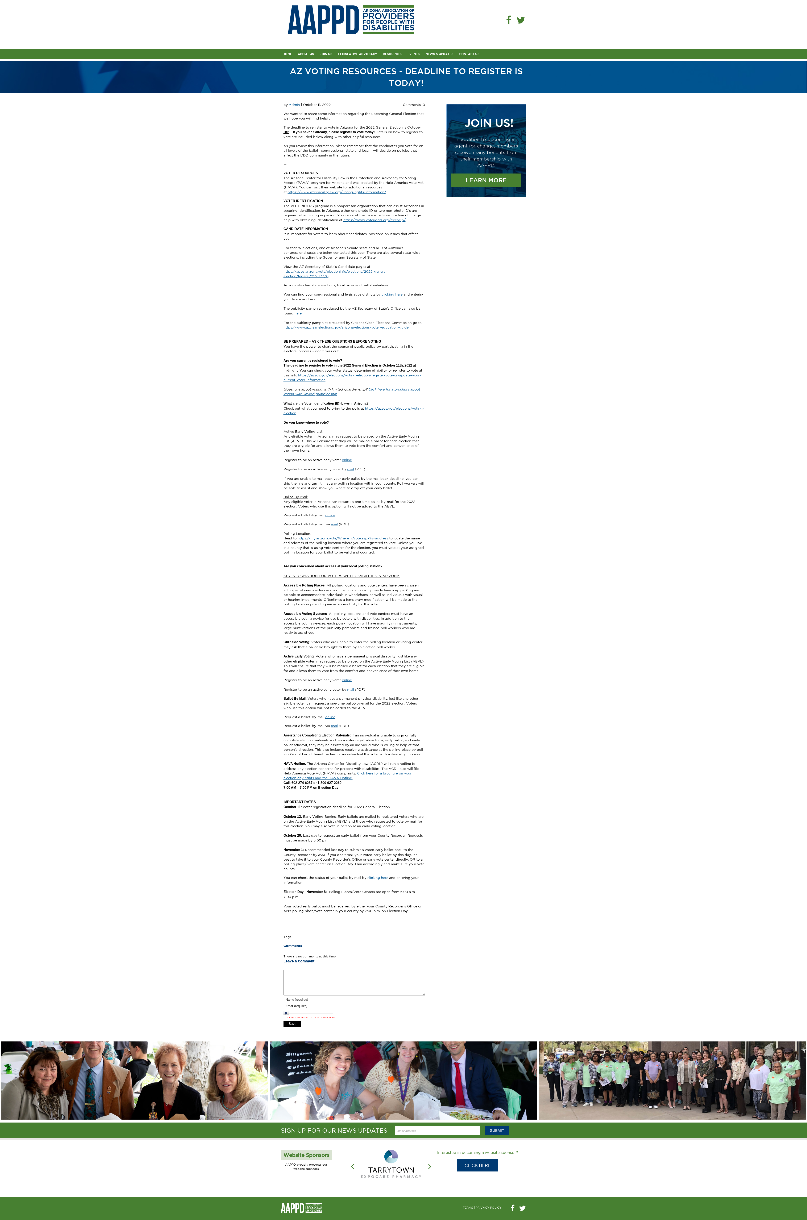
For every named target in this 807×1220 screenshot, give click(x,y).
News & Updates (439, 54)
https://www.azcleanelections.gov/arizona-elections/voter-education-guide (346, 327)
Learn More (486, 180)
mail (350, 469)
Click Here (478, 1165)
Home (287, 54)
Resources (392, 54)
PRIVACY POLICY (488, 1198)
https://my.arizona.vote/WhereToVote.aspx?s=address (343, 538)
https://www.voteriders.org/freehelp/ (374, 220)
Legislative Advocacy (357, 54)
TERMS (468, 1198)
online (347, 460)
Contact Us (469, 54)
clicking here (392, 294)
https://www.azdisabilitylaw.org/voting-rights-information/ (337, 192)
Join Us (326, 54)
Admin (295, 104)
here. (298, 313)
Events (413, 54)
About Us (306, 54)
